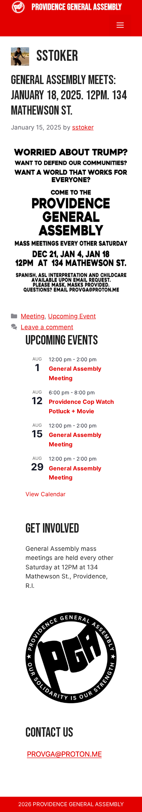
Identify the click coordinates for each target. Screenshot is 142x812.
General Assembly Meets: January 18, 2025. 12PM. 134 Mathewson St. (69, 95)
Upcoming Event (72, 316)
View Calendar (45, 494)
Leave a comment (47, 327)
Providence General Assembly (77, 7)
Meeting (32, 316)
